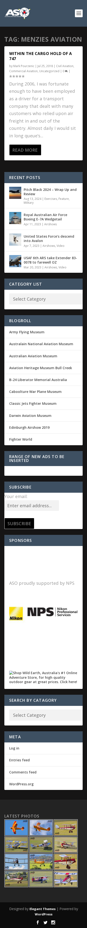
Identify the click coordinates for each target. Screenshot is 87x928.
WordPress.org (21, 784)
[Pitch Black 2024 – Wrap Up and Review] (15, 193)
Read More (25, 150)
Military (29, 203)
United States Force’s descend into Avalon (49, 238)
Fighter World (20, 439)
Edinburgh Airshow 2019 (29, 427)
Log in (14, 748)
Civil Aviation (64, 66)
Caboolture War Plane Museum (35, 391)
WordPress (43, 914)
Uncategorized (49, 71)
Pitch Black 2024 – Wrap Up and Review (50, 191)
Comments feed (22, 772)
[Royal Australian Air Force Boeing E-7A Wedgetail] (15, 218)
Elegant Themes (42, 909)
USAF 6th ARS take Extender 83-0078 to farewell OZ (50, 260)
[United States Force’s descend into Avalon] (15, 240)
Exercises (50, 199)
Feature (63, 199)
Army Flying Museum (26, 332)
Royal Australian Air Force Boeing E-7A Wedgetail (45, 216)
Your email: (16, 496)
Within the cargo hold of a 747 (40, 56)
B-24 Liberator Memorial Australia (38, 379)
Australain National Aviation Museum (41, 344)
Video (61, 246)
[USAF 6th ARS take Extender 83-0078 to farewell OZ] (15, 261)
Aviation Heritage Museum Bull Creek (40, 368)
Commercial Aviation (23, 71)
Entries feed (19, 760)
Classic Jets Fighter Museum (33, 403)
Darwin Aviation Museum (30, 415)
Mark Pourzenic (23, 66)
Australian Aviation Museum (33, 356)
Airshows (50, 224)
